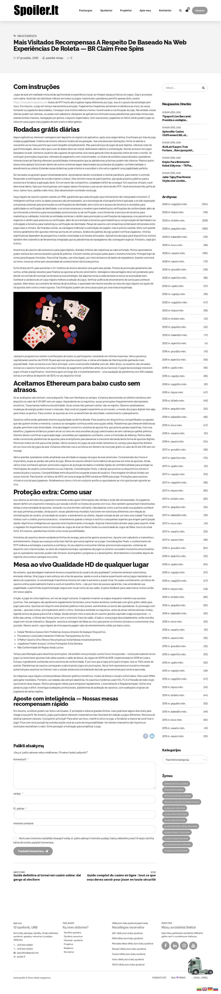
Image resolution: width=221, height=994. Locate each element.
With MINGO (178, 977)
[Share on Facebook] (145, 736)
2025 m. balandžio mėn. (175, 334)
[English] (205, 988)
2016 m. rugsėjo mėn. (173, 572)
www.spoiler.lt (20, 977)
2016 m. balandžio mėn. (174, 613)
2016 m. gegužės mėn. (174, 605)
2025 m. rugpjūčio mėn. (175, 302)
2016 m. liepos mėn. (172, 588)
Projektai (126, 10)
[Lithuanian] (199, 988)
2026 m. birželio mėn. (173, 220)
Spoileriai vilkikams (174, 790)
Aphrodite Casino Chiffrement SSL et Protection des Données (177, 133)
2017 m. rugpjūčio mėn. (174, 482)
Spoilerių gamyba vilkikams (177, 796)
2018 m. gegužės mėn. (174, 408)
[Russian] (216, 988)
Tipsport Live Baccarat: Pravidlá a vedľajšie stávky (176, 118)
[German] (210, 988)
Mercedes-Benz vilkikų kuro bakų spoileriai (132, 943)
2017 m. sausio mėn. (173, 539)
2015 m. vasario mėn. (173, 727)
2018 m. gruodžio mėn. (174, 351)
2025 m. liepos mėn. (173, 310)
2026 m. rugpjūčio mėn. (175, 203)
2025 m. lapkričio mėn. (174, 277)
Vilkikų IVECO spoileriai (175, 814)
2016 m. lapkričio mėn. (174, 555)
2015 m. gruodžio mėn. (174, 646)
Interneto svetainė (23, 823)
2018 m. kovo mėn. (172, 425)
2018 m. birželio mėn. (173, 400)
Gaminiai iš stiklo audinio (176, 784)
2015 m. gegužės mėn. (174, 703)
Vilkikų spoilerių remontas (177, 844)
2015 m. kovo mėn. (172, 719)
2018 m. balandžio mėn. (174, 416)
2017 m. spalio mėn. (172, 465)
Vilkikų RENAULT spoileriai (177, 832)
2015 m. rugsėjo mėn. (173, 670)
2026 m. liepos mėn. (173, 212)
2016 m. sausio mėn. (173, 637)
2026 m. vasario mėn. (173, 253)
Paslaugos (85, 10)
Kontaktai (165, 10)
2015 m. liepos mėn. (172, 687)
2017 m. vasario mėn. (173, 531)
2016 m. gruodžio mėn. (174, 547)
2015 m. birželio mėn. (173, 695)
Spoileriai (106, 10)
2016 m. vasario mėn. (173, 629)
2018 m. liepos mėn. (172, 392)
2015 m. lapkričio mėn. (174, 654)
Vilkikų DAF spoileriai (174, 808)
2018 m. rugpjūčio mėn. (174, 384)
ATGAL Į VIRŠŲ (201, 977)
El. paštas (20, 808)
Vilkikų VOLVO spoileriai (176, 851)
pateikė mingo (54, 58)
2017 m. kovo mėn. (172, 523)
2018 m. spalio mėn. (172, 367)
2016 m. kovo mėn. (172, 621)
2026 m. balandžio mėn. (175, 236)
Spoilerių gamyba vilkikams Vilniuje (181, 802)
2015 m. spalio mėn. (172, 662)
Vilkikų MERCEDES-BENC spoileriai (180, 826)
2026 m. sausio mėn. (173, 261)
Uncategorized (27, 36)
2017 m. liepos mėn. (172, 490)
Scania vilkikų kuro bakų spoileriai (128, 954)
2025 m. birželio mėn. (173, 318)
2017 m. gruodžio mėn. (174, 449)
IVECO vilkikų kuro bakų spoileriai (128, 964)
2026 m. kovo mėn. (172, 244)
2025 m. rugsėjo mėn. (174, 293)
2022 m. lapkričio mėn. (174, 343)
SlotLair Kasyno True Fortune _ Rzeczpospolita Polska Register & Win (177, 148)
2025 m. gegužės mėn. (174, 326)
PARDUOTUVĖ (159, 977)
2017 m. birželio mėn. (173, 498)
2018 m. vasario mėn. (173, 433)
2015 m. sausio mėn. (173, 736)
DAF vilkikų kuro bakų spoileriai (127, 933)
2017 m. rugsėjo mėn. (173, 474)
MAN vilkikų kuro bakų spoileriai (127, 938)
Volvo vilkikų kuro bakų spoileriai (128, 959)
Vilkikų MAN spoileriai (174, 820)
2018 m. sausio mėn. (173, 441)
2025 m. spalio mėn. (173, 285)
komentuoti (21, 759)
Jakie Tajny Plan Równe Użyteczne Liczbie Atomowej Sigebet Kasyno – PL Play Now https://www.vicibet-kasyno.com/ (176, 179)
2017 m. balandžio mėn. (174, 514)
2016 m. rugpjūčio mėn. (174, 580)
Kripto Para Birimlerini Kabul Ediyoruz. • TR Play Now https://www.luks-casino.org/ (177, 164)
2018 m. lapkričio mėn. (174, 359)
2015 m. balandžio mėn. (174, 711)
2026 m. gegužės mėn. (174, 228)
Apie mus (145, 10)
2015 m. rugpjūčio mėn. (174, 678)
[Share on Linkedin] (152, 736)
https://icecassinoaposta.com (30, 102)
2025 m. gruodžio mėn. (174, 269)
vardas (18, 793)
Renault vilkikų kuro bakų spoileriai (129, 948)
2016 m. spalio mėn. (172, 564)
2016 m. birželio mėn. (173, 596)
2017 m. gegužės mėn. (174, 506)
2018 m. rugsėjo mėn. (173, 375)
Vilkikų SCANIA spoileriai (176, 838)
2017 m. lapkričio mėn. (174, 457)
